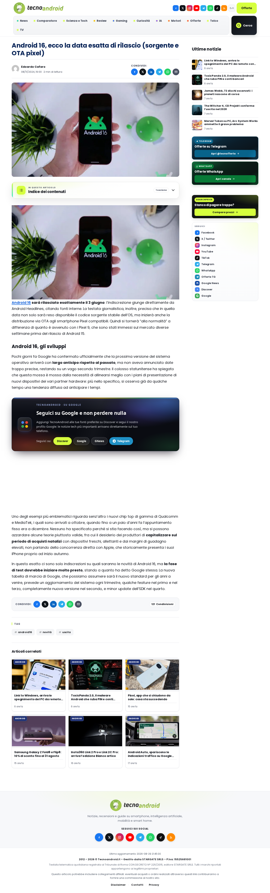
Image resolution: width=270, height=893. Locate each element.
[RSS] (224, 8)
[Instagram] (190, 8)
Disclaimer (118, 885)
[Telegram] (203, 8)
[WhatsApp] (167, 72)
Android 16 (21, 302)
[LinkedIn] (151, 72)
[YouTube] (196, 8)
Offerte (246, 8)
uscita (66, 632)
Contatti (137, 885)
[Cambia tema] (231, 8)
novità (47, 632)
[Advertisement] (95, 485)
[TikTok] (217, 8)
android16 (25, 632)
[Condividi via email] (176, 72)
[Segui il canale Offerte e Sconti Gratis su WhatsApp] (210, 8)
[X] (183, 8)
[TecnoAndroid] (38, 8)
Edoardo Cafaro (33, 67)
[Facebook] (176, 8)
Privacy (154, 885)
